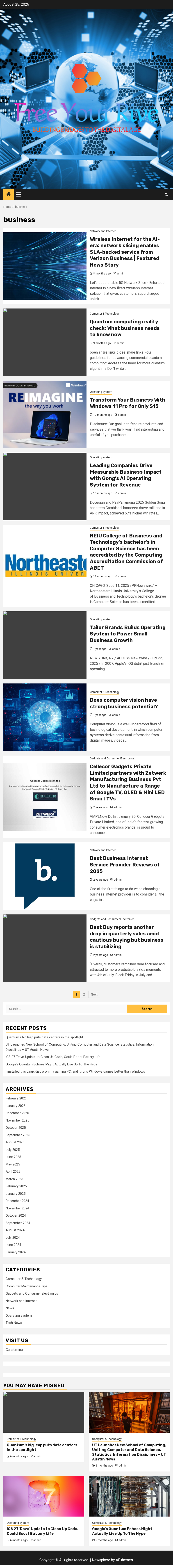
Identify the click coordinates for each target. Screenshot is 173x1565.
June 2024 (13, 1245)
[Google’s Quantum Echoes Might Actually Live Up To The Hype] (129, 1496)
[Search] (166, 194)
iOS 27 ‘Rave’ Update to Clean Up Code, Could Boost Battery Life (53, 1057)
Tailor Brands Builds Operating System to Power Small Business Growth (128, 633)
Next (94, 994)
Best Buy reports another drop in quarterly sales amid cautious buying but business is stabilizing (127, 937)
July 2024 (13, 1238)
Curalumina (14, 1350)
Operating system (101, 391)
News (10, 1308)
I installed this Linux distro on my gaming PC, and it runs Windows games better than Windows (75, 1071)
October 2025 (16, 1128)
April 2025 (13, 1172)
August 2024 (15, 1230)
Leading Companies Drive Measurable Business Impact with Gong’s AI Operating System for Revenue (126, 475)
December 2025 (17, 1113)
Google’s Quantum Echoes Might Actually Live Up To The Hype (51, 1064)
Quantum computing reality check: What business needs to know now (125, 328)
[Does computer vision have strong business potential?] (44, 717)
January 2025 (15, 1194)
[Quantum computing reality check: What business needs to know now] (44, 342)
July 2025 (13, 1150)
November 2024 (17, 1208)
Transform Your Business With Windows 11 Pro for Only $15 (127, 403)
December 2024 (17, 1201)
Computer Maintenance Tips (27, 1286)
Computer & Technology (104, 313)
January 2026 (15, 1106)
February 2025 (16, 1186)
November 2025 (17, 1120)
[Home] (8, 195)
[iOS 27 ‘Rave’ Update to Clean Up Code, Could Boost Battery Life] (43, 1496)
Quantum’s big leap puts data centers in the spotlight (44, 1037)
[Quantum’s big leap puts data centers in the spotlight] (43, 1412)
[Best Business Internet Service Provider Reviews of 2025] (44, 876)
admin (120, 273)
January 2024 (15, 1252)
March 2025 (14, 1179)
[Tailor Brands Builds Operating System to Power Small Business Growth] (44, 645)
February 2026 (16, 1098)
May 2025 (13, 1164)
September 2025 (18, 1135)
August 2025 (15, 1142)
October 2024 (16, 1215)
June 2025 (13, 1157)
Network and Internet (103, 231)
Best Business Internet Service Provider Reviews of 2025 (125, 864)
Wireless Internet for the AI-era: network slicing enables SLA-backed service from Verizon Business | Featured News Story (125, 252)
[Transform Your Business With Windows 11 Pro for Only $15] (44, 414)
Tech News (14, 1323)
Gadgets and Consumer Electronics (112, 758)
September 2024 (18, 1223)
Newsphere (101, 1560)
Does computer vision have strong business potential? (124, 703)
